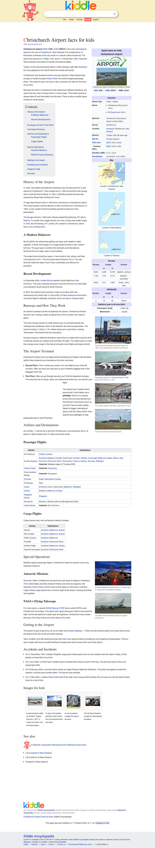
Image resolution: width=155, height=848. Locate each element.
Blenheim (42, 501)
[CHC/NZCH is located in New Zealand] (111, 208)
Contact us (61, 844)
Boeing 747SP (58, 608)
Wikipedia (27, 842)
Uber (64, 638)
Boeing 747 (42, 223)
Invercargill (92, 458)
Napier (109, 458)
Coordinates (97, 156)
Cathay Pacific (30, 468)
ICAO (108, 90)
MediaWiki (62, 842)
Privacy (51, 844)
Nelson (116, 458)
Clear (109, 14)
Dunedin (58, 458)
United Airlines (46, 280)
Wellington (100, 461)
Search (114, 14)
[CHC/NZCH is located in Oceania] (111, 242)
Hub (93, 139)
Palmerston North (54, 461)
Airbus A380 (52, 78)
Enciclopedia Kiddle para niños (80, 844)
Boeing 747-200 (123, 377)
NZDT (108, 146)
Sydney (26, 220)
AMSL (102, 152)
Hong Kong (52, 468)
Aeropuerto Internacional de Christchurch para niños (63, 744)
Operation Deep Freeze (33, 586)
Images (71, 19)
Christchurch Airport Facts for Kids (38, 816)
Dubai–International (46, 479)
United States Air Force (105, 587)
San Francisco (53, 505)
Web (64, 19)
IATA (96, 90)
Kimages (80, 19)
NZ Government (114, 112)
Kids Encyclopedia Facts (33, 44)
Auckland (83, 66)
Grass (121, 282)
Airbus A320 (53, 677)
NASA (48, 608)
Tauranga (91, 461)
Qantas (114, 377)
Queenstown (67, 461)
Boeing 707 (75, 217)
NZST (108, 142)
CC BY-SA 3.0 (49, 839)
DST (94, 149)
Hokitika (84, 458)
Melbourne (102, 458)
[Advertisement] (77, 29)
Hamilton (76, 458)
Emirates (27, 479)
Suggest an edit (102, 823)
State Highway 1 (77, 630)
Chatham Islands (45, 454)
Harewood (110, 128)
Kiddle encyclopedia (46, 810)
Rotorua (76, 461)
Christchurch (111, 125)
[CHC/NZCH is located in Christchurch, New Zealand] (111, 173)
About (43, 844)
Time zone (96, 142)
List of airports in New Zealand (38, 752)
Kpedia (87, 19)
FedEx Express (30, 537)
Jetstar (26, 486)
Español (96, 19)
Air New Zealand (112, 139)
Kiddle (26, 844)
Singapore (43, 496)
